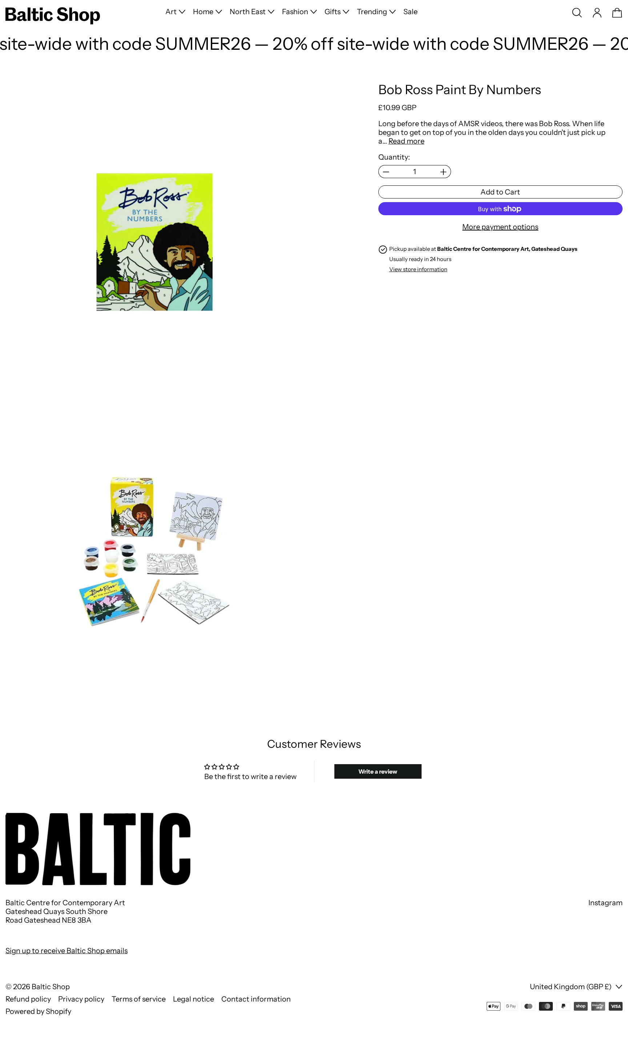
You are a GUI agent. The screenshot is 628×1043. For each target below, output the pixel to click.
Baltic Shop (51, 986)
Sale (410, 11)
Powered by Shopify (38, 1011)
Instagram (605, 902)
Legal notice (193, 999)
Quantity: (394, 157)
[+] (443, 171)
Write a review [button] (377, 771)
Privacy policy (81, 999)
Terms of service (139, 999)
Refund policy (28, 999)
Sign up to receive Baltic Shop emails (66, 950)
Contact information (256, 999)
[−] (385, 171)
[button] (577, 12)
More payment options (500, 227)
